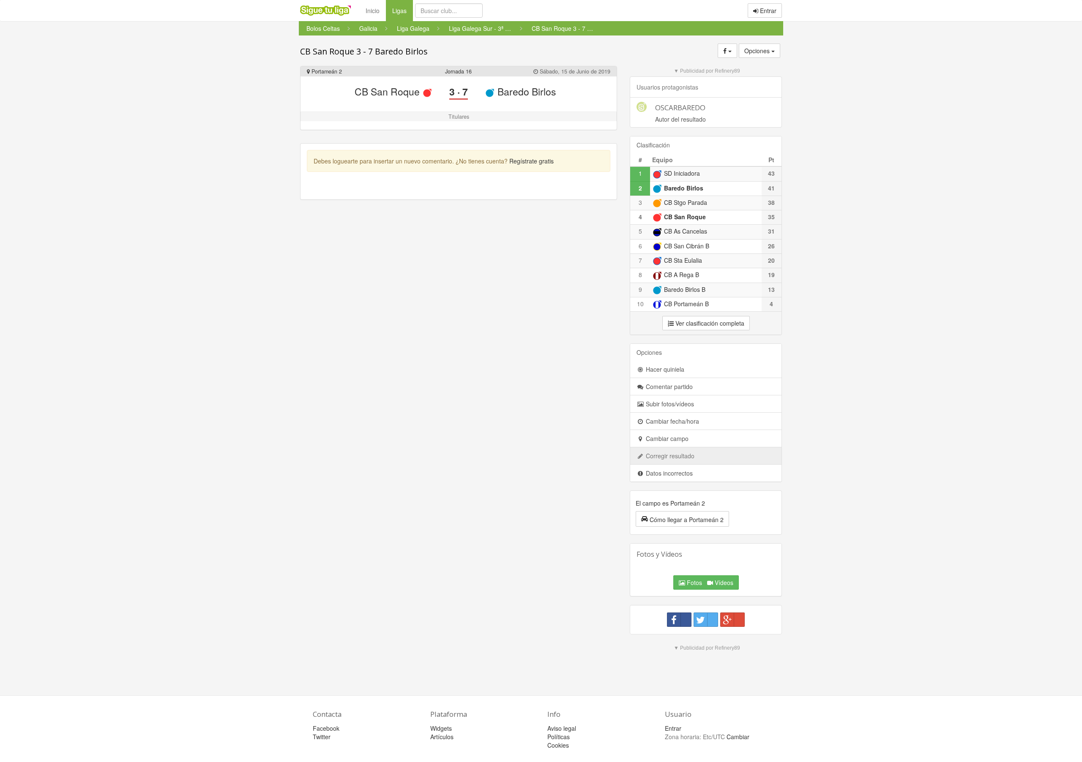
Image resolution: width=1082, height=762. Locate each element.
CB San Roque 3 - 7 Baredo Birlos (364, 51)
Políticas (558, 736)
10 (640, 303)
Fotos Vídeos (709, 582)
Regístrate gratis (531, 161)
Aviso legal (561, 728)
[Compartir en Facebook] (679, 619)
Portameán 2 (326, 71)
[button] (682, 518)
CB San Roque (388, 91)
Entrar (767, 10)
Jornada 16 (458, 71)
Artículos (442, 736)
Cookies (558, 745)
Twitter (322, 736)
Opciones (757, 50)
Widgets (441, 728)
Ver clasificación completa (709, 323)
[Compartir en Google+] (732, 619)
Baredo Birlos (525, 91)
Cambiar (738, 736)
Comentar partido (668, 386)
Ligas (402, 10)
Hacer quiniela (664, 369)
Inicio (373, 10)
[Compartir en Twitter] (706, 619)
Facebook (326, 728)
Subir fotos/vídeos (669, 404)
